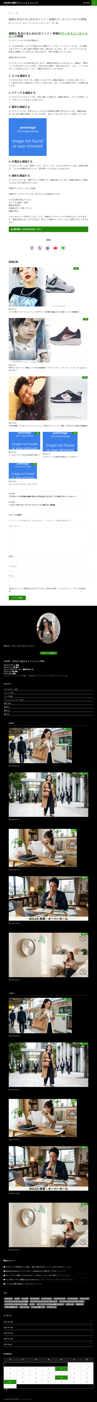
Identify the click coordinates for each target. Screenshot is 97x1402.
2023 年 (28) (8, 1339)
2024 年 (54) (8, 1333)
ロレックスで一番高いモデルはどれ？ (19, 1275)
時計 (7, 703)
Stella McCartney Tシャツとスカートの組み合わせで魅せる (27, 1271)
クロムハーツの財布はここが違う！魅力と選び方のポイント (27, 1267)
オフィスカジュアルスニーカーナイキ (23, 484)
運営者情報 (86, 3)
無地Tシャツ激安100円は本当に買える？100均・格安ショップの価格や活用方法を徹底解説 (43, 872)
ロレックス (9, 1298)
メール (13, 566)
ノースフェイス (72, 1298)
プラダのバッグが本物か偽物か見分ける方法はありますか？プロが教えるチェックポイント (43, 495)
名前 (12, 556)
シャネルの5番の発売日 (14, 1284)
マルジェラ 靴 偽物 (11, 671)
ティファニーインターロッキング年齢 (17, 1301)
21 (61, 1377)
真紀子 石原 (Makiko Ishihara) (34, 23)
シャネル (25, 1298)
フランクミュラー (60, 1298)
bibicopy (80, 1304)
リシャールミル (46, 1298)
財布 (7, 710)
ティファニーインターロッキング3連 (16, 1304)
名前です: (7, 646)
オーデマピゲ (35, 1298)
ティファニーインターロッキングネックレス (44, 1301)
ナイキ (32, 1304)
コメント (14, 526)
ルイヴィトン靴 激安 (11, 667)
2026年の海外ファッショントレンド (21, 3)
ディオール (70, 1304)
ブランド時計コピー (11, 1307)
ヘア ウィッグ (52, 1307)
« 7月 (6, 1389)
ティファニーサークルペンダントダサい (72, 1301)
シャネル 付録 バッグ (38, 1307)
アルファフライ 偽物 (11, 665)
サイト (11, 576)
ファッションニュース (13, 700)
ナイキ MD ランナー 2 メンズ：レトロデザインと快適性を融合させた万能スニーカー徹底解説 (44, 312)
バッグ (8, 696)
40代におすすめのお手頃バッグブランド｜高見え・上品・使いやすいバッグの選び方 (40, 769)
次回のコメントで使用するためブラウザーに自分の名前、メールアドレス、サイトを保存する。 (47, 590)
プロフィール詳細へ (48, 653)
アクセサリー (11, 689)
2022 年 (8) (8, 1344)
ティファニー (85, 1298)
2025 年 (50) (8, 1327)
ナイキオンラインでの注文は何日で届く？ (24, 455)
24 (10, 1382)
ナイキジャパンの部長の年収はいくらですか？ (60, 457)
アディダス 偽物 (10, 674)
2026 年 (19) (8, 1322)
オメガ (17, 1298)
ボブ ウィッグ (25, 1307)
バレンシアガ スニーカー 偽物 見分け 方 (19, 669)
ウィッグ (8, 693)
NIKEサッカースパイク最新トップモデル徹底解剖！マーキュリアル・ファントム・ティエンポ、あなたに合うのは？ (48, 369)
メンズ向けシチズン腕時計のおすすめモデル (22, 1279)
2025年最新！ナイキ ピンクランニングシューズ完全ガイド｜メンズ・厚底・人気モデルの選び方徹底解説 (48, 426)
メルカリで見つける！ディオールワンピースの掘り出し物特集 (32, 503)
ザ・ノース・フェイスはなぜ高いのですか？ (51, 1304)
